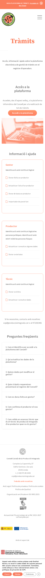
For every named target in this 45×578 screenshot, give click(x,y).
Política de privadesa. (20, 486)
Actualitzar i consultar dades (20, 300)
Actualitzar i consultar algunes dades (23, 246)
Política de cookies (35, 486)
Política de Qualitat (23, 489)
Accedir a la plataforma (22, 113)
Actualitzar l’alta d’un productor (21, 185)
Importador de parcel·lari (18, 201)
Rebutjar (17, 574)
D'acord (6, 574)
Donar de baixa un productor (20, 193)
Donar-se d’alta (15, 292)
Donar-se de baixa (15, 254)
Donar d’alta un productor (19, 177)
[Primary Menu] (40, 17)
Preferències (30, 574)
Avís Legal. (7, 486)
